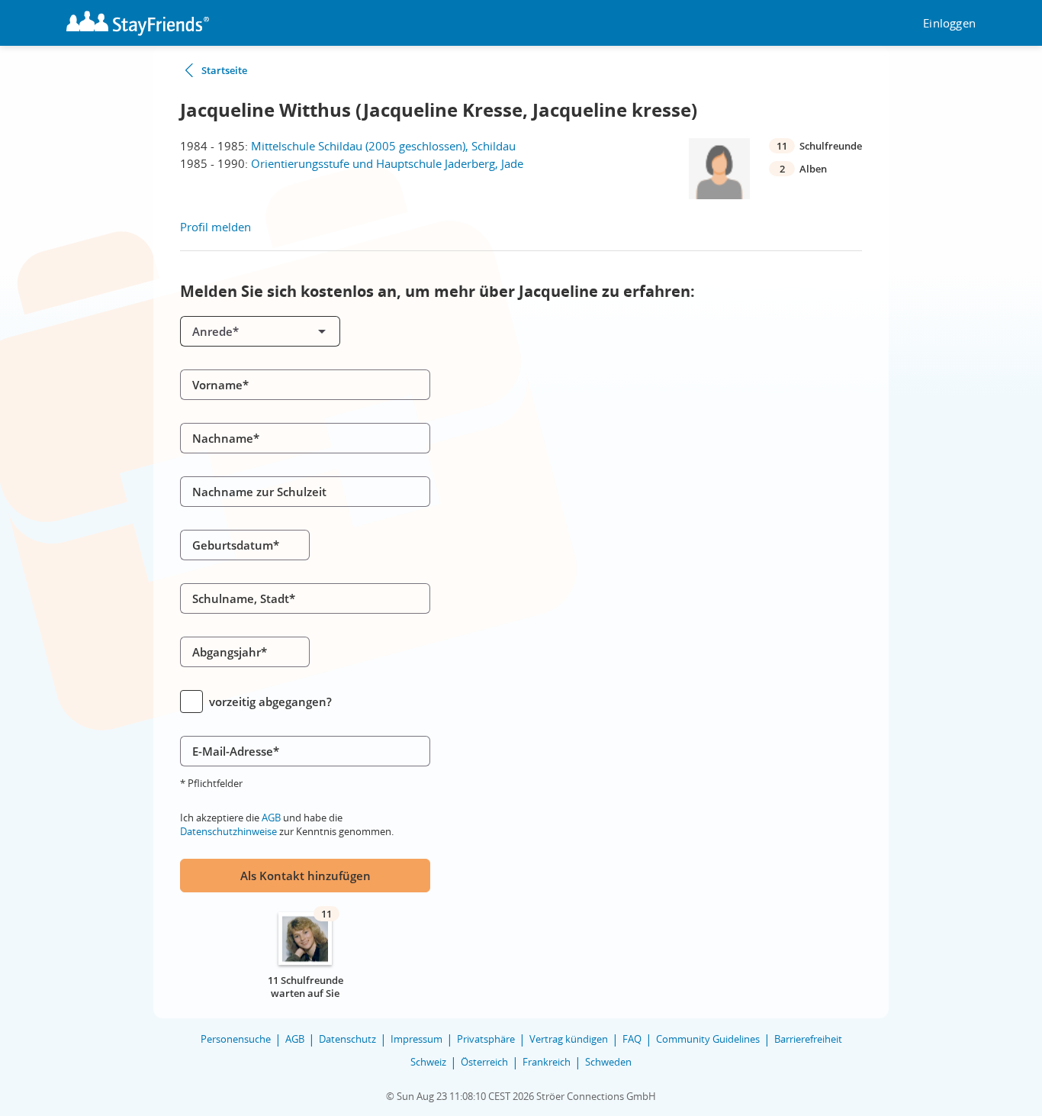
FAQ (632, 1039)
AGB (271, 817)
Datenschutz (347, 1039)
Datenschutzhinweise (228, 831)
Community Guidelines (708, 1039)
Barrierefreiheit (808, 1039)
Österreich (484, 1062)
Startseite (224, 70)
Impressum (416, 1039)
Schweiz (428, 1062)
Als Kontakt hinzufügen (305, 875)
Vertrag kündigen (568, 1039)
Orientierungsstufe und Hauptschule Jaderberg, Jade (387, 163)
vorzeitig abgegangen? (270, 701)
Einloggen (949, 23)
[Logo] (137, 23)
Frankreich (547, 1062)
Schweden (608, 1062)
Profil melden (215, 226)
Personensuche (236, 1039)
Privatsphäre (486, 1039)
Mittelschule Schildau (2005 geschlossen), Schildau (383, 145)
